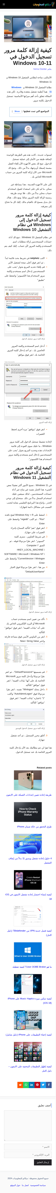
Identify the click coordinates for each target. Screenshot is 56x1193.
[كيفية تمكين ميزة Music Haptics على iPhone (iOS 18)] (28, 992)
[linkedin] (32, 1085)
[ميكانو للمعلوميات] (44, 4)
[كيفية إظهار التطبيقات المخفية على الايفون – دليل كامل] (28, 1060)
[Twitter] (43, 1085)
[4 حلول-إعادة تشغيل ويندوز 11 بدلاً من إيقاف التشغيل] (28, 852)
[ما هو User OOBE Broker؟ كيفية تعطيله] (28, 960)
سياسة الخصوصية (38, 1185)
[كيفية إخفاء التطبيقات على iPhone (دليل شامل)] (28, 1028)
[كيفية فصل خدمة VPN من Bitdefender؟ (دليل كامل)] (28, 924)
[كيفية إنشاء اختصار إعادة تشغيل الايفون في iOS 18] (28, 888)
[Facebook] (49, 1085)
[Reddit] (20, 1085)
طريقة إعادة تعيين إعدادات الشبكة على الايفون (29, 795)
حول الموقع (15, 1185)
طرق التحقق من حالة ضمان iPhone (34, 826)
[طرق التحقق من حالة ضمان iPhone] (28, 820)
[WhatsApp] (26, 1085)
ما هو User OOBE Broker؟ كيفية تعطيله (32, 967)
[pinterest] (37, 1085)
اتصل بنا (25, 1185)
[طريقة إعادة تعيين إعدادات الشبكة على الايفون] (28, 788)
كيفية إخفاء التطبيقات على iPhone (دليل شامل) (29, 1034)
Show (17, 111)
